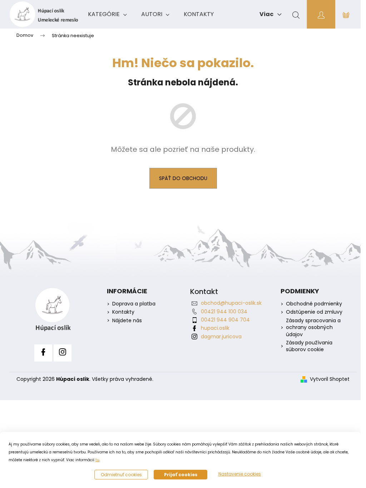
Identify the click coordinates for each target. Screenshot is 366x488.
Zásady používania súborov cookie (309, 346)
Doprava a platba (133, 303)
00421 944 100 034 (224, 311)
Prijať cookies (180, 475)
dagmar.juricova (221, 336)
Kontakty (123, 312)
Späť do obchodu (183, 178)
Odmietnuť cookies (121, 475)
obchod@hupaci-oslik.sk (231, 303)
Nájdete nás (127, 320)
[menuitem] (107, 14)
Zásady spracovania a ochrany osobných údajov (313, 327)
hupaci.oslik (215, 328)
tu (97, 460)
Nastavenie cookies (239, 474)
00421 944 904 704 (225, 319)
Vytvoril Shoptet (330, 379)
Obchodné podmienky (314, 303)
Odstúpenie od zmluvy (314, 312)
